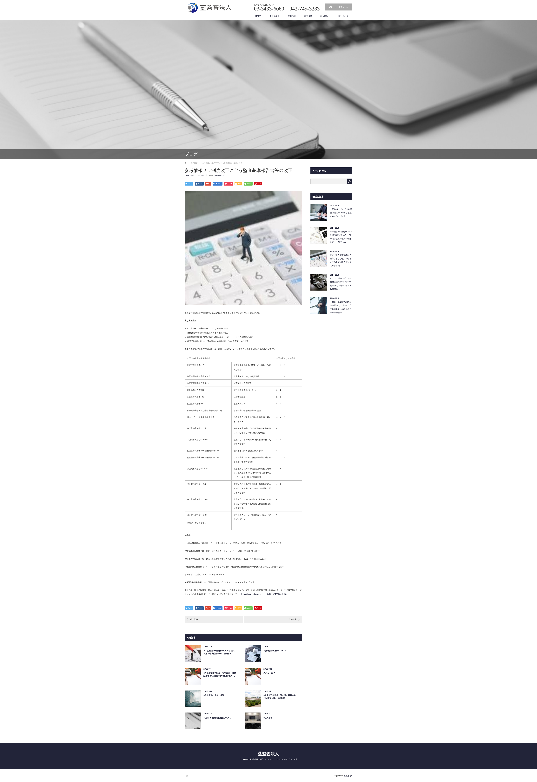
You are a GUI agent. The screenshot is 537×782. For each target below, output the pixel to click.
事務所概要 (274, 16)
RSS (187, 775)
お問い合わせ (342, 16)
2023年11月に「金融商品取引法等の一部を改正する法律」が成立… (341, 212)
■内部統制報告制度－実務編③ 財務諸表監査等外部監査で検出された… (219, 674)
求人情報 (324, 16)
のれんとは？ (269, 673)
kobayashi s (219, 175)
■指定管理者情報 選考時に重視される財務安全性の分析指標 (279, 696)
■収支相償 (267, 718)
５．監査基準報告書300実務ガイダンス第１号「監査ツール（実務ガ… (219, 652)
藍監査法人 (268, 753)
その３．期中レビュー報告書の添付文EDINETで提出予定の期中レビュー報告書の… (341, 283)
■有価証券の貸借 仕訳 (213, 695)
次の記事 (292, 619)
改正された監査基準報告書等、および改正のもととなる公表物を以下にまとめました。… (341, 260)
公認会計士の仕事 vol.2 (274, 650)
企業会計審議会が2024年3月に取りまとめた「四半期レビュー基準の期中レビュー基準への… (341, 236)
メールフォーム (341, 7)
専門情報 (308, 16)
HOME (258, 16)
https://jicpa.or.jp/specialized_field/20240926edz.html (264, 594)
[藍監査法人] (210, 8)
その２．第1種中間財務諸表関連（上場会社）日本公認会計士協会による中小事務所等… (341, 307)
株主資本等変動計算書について (217, 718)
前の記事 (194, 619)
